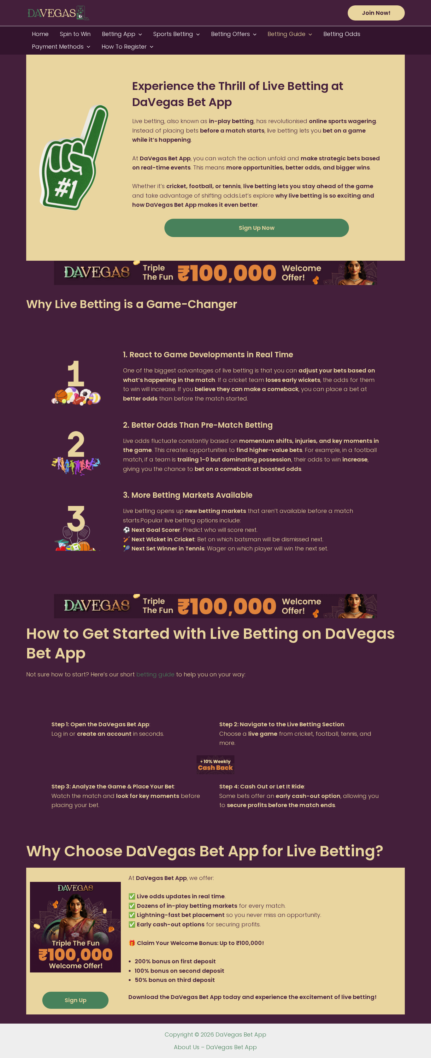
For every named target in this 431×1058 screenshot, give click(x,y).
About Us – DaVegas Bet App (215, 1047)
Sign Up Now (257, 228)
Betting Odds (341, 34)
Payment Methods (58, 47)
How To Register (124, 47)
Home (40, 34)
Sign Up (75, 1000)
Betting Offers (230, 34)
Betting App (118, 34)
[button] (376, 13)
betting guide (155, 674)
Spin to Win (75, 34)
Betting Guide (286, 34)
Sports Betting (173, 34)
